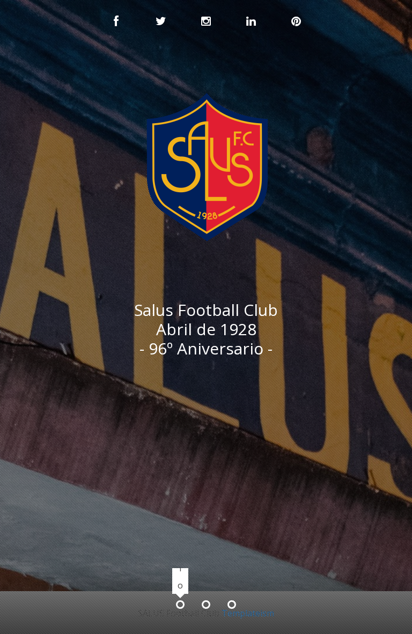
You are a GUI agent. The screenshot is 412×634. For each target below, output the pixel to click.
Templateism (248, 613)
